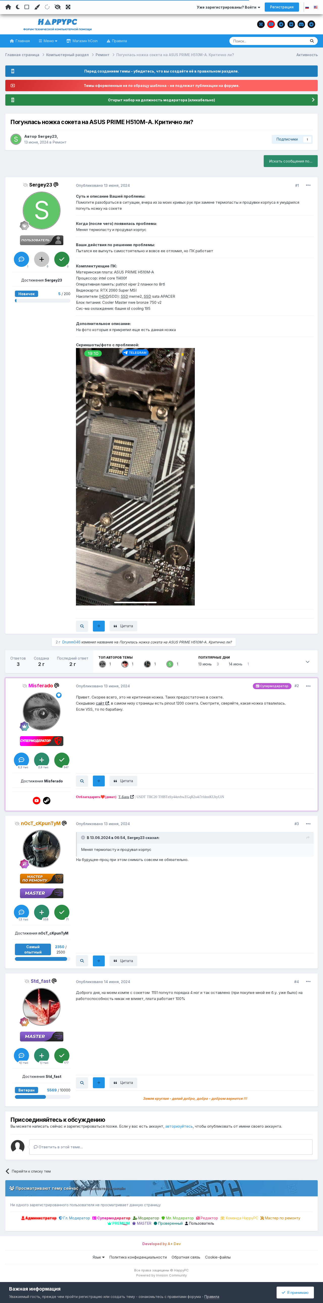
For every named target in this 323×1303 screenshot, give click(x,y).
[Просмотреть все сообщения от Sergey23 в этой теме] (82, 626)
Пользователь (201, 1223)
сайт (100, 703)
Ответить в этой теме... (60, 1147)
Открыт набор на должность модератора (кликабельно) (161, 100)
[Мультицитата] (99, 626)
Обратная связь (186, 1257)
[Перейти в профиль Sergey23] (15, 139)
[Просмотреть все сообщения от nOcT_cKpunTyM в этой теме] (82, 960)
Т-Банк (123, 797)
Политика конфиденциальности (138, 1257)
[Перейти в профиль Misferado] (102, 664)
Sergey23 (47, 136)
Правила (119, 41)
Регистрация (282, 7)
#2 (296, 686)
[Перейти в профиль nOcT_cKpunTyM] (147, 664)
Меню (49, 41)
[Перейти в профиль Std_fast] (124, 664)
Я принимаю (297, 1292)
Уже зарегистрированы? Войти (227, 7)
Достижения (41, 280)
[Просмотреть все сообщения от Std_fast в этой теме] (82, 1082)
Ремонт (59, 142)
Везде (294, 41)
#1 (297, 185)
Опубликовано (103, 185)
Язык (97, 1257)
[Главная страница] (8, 7)
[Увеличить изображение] (135, 476)
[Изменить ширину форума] (68, 7)
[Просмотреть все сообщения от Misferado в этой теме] (82, 781)
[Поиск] (312, 41)
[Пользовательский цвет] (37, 7)
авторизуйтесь (179, 1126)
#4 (296, 982)
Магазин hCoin (85, 41)
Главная (22, 41)
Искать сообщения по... (290, 161)
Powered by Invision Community (161, 1275)
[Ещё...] (308, 185)
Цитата (126, 626)
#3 (296, 824)
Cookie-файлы (218, 1257)
